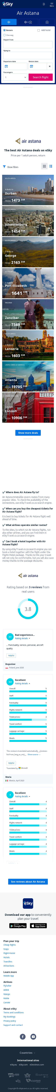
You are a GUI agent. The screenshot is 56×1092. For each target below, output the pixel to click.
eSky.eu (13, 1064)
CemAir (6, 1002)
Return (9, 30)
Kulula (6, 998)
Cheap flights (9, 944)
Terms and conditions (13, 1012)
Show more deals (28, 432)
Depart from (8, 40)
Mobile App (8, 975)
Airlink (6, 989)
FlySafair (7, 985)
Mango (6, 994)
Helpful (11, 655)
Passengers (8, 72)
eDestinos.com (37, 1064)
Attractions (8, 965)
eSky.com (23, 1064)
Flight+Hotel (9, 953)
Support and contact (13, 1025)
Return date (33, 61)
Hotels (6, 957)
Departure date (9, 61)
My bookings (9, 1016)
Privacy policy (9, 1020)
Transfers (7, 961)
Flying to (6, 51)
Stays (6, 949)
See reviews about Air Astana (28, 881)
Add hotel (45, 30)
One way (9, 35)
